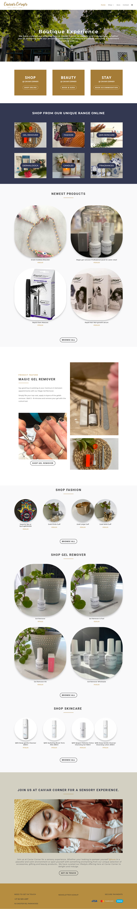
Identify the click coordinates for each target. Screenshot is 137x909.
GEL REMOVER (30, 135)
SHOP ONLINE (30, 88)
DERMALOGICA (30, 165)
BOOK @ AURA (68, 88)
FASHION (68, 135)
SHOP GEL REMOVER (42, 463)
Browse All (68, 340)
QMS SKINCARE (107, 135)
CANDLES (68, 165)
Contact (126, 5)
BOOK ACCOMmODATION (106, 88)
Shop (110, 5)
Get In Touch (68, 873)
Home (103, 5)
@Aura (112, 859)
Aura (118, 5)
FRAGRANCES (106, 165)
